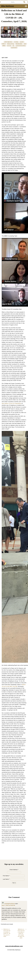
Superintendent (14, 47)
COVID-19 (3, 43)
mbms (25, 43)
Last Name (6, 879)
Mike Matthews (7, 6)
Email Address (14, 869)
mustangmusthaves (9, 903)
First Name (6, 875)
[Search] (24, 2)
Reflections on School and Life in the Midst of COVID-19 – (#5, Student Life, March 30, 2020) (22, 933)
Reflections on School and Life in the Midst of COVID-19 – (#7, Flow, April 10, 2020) (6, 933)
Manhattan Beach (19, 43)
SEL (13, 45)
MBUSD (4, 45)
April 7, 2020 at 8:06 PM (8, 905)
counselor (22, 41)
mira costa (9, 45)
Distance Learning (10, 43)
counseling (16, 41)
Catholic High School (8, 41)
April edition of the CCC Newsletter (11, 403)
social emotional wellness (20, 45)
